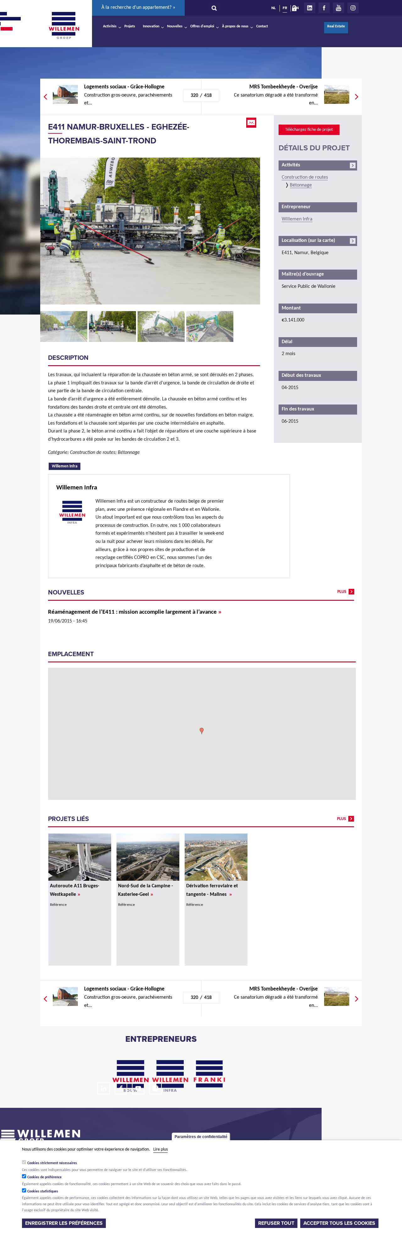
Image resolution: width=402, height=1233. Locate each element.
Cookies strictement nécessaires (52, 1163)
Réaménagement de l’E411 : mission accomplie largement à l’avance (134, 612)
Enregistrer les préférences (64, 1223)
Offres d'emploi (202, 26)
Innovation (151, 26)
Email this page (252, 123)
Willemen (63, 25)
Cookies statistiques (42, 1191)
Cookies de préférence (44, 1177)
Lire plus (160, 1149)
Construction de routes (305, 177)
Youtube (338, 8)
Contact (262, 26)
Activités (110, 26)
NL (273, 8)
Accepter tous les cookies (339, 1223)
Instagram (353, 8)
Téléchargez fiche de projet (309, 129)
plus (341, 591)
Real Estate (336, 26)
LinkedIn (309, 8)
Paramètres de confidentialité (201, 1137)
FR (285, 8)
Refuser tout (276, 1223)
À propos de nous (235, 26)
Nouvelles (174, 26)
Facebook (324, 8)
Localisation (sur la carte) (308, 240)
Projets (129, 26)
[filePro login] (296, 9)
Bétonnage (301, 185)
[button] (202, 731)
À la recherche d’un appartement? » (138, 7)
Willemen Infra (66, 465)
